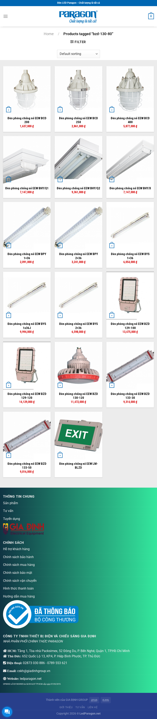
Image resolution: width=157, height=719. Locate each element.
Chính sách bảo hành (18, 557)
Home (49, 34)
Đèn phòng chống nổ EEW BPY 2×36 (78, 256)
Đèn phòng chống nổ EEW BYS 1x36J (26, 326)
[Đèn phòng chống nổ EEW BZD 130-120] (78, 365)
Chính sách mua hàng (19, 565)
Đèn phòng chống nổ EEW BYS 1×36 (130, 256)
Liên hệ (93, 707)
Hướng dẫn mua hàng (19, 596)
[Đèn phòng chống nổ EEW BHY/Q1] (27, 160)
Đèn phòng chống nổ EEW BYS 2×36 (78, 326)
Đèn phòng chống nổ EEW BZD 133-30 (130, 396)
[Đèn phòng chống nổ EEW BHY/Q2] (78, 160)
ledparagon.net (30, 679)
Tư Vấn (80, 707)
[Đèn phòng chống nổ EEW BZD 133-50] (27, 435)
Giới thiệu (66, 707)
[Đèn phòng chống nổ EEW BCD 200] (27, 90)
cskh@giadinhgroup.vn (33, 671)
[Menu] (5, 16)
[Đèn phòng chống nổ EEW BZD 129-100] (130, 295)
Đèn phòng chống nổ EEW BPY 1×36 (26, 256)
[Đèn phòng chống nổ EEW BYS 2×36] (78, 295)
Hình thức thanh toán (18, 588)
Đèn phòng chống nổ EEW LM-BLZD (78, 466)
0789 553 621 (57, 663)
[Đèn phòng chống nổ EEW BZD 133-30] (130, 365)
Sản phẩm (10, 503)
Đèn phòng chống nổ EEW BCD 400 (130, 120)
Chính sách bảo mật (17, 573)
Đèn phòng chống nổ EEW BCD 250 (78, 120)
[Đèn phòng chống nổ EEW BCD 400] (130, 90)
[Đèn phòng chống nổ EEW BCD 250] (78, 90)
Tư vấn (8, 511)
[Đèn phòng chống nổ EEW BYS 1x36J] (27, 295)
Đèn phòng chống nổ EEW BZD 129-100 (130, 326)
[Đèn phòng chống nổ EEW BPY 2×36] (78, 226)
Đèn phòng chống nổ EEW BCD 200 (26, 120)
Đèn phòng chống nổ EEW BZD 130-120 (78, 396)
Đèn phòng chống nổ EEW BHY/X (130, 188)
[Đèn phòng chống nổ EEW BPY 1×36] (27, 226)
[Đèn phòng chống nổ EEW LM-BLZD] (78, 435)
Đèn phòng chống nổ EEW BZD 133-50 (26, 466)
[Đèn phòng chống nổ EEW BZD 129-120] (27, 365)
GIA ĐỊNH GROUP (77, 700)
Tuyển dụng (11, 519)
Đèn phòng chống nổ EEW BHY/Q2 (78, 188)
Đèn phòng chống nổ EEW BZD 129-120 (26, 396)
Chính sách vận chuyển (20, 581)
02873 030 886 (34, 663)
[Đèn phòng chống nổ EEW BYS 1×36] (130, 226)
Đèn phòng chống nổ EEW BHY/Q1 (27, 188)
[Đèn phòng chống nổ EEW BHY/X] (130, 160)
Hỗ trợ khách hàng (16, 549)
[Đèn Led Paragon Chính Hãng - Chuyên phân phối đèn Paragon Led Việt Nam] (78, 16)
